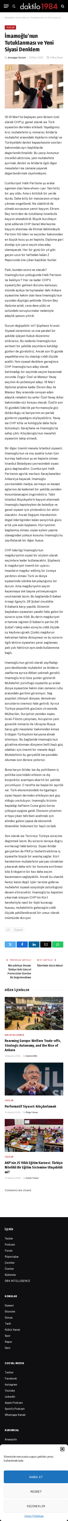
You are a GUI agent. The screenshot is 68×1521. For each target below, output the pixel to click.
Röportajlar (12, 1256)
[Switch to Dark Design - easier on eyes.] (14, 6)
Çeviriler (10, 1262)
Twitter (9, 1372)
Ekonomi (10, 1311)
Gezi (7, 1347)
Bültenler (10, 1274)
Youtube (10, 1390)
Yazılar (10, 27)
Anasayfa (9, 17)
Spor (7, 1335)
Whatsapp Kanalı (15, 1414)
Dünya (8, 1317)
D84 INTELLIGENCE (17, 1280)
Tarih (8, 1323)
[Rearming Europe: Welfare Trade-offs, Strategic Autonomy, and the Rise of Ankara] (34, 1013)
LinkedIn (10, 1396)
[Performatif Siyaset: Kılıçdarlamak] (34, 1079)
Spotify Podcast (15, 1408)
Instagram (11, 1384)
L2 (8, 929)
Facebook (11, 1378)
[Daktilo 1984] (38, 6)
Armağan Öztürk (17, 57)
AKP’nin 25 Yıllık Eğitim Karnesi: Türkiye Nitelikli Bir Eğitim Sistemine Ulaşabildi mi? (34, 1167)
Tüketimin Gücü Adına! (50, 965)
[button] (62, 1449)
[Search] (62, 6)
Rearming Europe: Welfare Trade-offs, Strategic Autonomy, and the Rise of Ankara (33, 1045)
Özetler (9, 1268)
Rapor (8, 1341)
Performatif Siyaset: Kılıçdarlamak (30, 1106)
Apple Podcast (14, 1402)
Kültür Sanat (12, 1329)
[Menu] (6, 6)
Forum (8, 1250)
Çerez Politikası (34, 1516)
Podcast (10, 1244)
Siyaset (18, 929)
